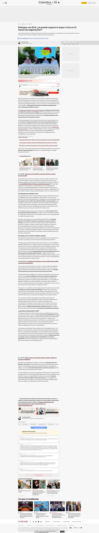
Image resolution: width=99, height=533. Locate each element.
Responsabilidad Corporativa (62, 525)
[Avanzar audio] (54, 86)
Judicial (21, 512)
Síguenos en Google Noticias (40, 427)
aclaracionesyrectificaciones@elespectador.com (52, 529)
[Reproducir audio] (19, 86)
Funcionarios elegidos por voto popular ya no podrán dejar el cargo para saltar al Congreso (26, 515)
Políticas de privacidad (39, 525)
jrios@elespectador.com (40, 418)
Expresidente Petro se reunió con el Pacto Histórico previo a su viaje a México (42, 515)
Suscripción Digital (66, 521)
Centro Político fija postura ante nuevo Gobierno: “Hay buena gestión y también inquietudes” (74, 515)
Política (37, 512)
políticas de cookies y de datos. (44, 532)
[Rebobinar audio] (52, 86)
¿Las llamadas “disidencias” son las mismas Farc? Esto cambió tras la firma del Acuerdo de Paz (25, 168)
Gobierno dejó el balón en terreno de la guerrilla (31, 110)
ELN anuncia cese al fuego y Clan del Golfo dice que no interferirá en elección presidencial (52, 168)
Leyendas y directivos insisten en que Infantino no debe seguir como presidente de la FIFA (58, 515)
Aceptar (62, 531)
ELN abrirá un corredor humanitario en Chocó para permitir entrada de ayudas (38, 145)
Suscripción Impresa (56, 521)
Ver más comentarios (39, 475)
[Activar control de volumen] (57, 86)
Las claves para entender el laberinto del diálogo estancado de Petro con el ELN (38, 142)
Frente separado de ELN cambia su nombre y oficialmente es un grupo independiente (39, 139)
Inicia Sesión (90, 2)
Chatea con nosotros (77, 521)
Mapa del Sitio (47, 521)
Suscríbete (84, 2)
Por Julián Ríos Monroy (26, 417)
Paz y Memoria (21, 166)
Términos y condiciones (50, 525)
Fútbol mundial (54, 512)
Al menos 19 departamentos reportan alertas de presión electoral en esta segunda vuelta (38, 168)
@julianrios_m (32, 418)
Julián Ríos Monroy (24, 42)
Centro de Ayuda (30, 525)
